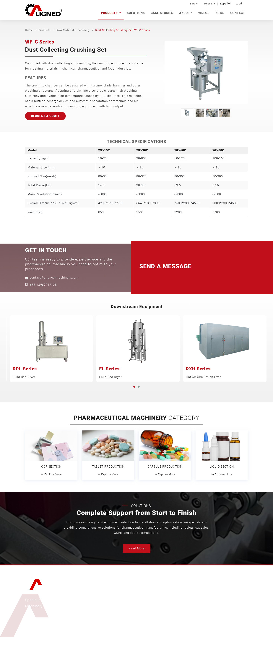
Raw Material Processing (72, 30)
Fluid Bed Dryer (25, 372)
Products (44, 30)
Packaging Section (122, 623)
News (219, 13)
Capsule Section (120, 607)
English (194, 3)
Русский (209, 3)
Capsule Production (165, 466)
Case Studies (162, 13)
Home (29, 30)
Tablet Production (108, 466)
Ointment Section (121, 613)
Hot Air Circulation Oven (204, 372)
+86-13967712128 (43, 285)
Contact (237, 13)
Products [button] (110, 13)
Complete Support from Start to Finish (136, 513)
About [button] (184, 13)
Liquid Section (222, 466)
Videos (203, 13)
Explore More (53, 474)
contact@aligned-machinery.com (54, 277)
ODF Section (51, 466)
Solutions (136, 13)
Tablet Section (119, 602)
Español (225, 3)
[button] (134, 387)
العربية (239, 3)
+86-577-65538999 (215, 604)
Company (167, 602)
